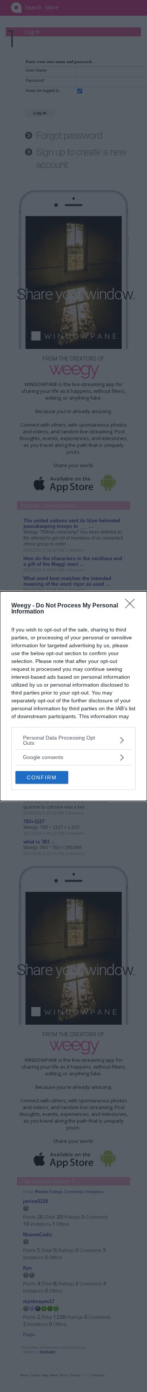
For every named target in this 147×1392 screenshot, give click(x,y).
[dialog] (73, 696)
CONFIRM (42, 777)
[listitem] (73, 740)
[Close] (132, 606)
